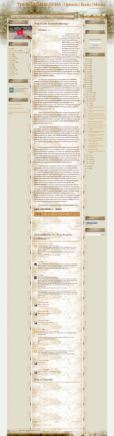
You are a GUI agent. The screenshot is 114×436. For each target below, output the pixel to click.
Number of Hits (89, 224)
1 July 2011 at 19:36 (43, 364)
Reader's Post (12, 69)
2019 (88, 74)
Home (56, 422)
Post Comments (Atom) (45, 425)
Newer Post (37, 422)
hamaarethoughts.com (44, 243)
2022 (88, 67)
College (11, 66)
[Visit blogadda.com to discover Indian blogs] (16, 108)
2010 (88, 166)
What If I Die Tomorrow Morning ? (51, 23)
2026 (88, 59)
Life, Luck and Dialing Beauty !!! (96, 138)
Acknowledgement (45, 16)
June (89, 105)
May (89, 155)
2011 (88, 90)
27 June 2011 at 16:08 (43, 270)
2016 (88, 80)
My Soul (11, 56)
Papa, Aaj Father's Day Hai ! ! (95, 123)
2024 (88, 63)
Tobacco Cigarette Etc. (93, 149)
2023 (88, 65)
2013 (88, 86)
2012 (88, 88)
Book (10, 48)
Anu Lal (40, 329)
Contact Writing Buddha (20, 16)
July (89, 103)
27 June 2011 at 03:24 (43, 257)
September (91, 99)
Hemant (40, 348)
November (91, 94)
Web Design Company (45, 431)
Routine (11, 60)
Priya (39, 275)
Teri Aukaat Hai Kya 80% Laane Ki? (96, 116)
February (90, 161)
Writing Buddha (42, 302)
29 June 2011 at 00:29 (43, 324)
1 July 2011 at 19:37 (43, 373)
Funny (10, 71)
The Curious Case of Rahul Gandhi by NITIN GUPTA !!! (96, 132)
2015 (88, 82)
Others (10, 64)
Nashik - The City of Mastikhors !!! (96, 125)
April (89, 157)
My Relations (12, 58)
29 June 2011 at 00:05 (43, 306)
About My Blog (12, 62)
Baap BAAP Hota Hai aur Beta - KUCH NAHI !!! (95, 146)
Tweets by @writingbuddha (15, 104)
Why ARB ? (34, 16)
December (91, 92)
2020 (88, 71)
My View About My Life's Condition (17, 52)
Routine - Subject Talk (14, 50)
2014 (88, 84)
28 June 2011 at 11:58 (43, 297)
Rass (39, 261)
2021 (88, 69)
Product (11, 75)
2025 (88, 61)
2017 (88, 78)
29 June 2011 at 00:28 (43, 315)
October (90, 97)
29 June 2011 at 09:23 (43, 344)
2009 (88, 168)
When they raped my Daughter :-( (96, 121)
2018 (88, 76)
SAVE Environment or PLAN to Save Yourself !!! (95, 141)
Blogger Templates (68, 431)
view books (26, 94)
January (90, 163)
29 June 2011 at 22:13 (43, 356)
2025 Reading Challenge (18, 86)
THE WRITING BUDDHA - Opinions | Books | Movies (61, 4)
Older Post (74, 422)
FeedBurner (98, 48)
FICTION (11, 68)
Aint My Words (12, 73)
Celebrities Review (58, 16)
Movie (10, 54)
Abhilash (16, 88)
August (90, 101)
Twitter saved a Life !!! (93, 143)
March (90, 159)
